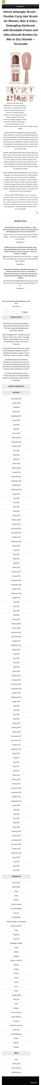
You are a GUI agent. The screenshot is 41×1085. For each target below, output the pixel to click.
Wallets (16, 1038)
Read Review (16, 306)
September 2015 (16, 853)
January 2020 (16, 628)
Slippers (16, 1008)
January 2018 (16, 732)
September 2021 (16, 541)
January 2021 (16, 576)
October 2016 (16, 796)
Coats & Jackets (16, 904)
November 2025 (16, 399)
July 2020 (16, 602)
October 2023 (16, 446)
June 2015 (16, 866)
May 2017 (16, 766)
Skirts (16, 1004)
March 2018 (16, 723)
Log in (16, 1059)
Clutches (16, 900)
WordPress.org (16, 1072)
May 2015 (16, 870)
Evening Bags (16, 917)
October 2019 (16, 641)
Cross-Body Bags (16, 908)
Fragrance (16, 934)
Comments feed (16, 1068)
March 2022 (16, 515)
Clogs (16, 895)
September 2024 (16, 416)
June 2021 (16, 554)
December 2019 (16, 632)
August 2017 (16, 753)
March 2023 (16, 463)
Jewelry (16, 952)
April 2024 (16, 429)
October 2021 (16, 537)
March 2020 (16, 619)
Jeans (16, 947)
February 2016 (16, 831)
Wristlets (16, 1047)
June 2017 (16, 762)
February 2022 (16, 520)
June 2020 (16, 606)
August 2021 (16, 546)
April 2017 (16, 771)
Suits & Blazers (16, 1017)
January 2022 (16, 524)
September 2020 (16, 593)
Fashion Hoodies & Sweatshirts (16, 921)
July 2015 (16, 861)
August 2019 (16, 649)
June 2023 (16, 450)
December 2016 (16, 788)
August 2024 (16, 420)
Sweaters (16, 1021)
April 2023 (16, 459)
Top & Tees (16, 1029)
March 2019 (16, 671)
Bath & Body (16, 887)
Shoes (16, 986)
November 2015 (16, 844)
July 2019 (16, 654)
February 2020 (16, 623)
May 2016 (16, 818)
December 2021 (16, 528)
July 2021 (16, 550)
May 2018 (16, 714)
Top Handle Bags (16, 1034)
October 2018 (16, 693)
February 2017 (16, 779)
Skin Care (16, 999)
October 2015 (16, 848)
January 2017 (16, 784)
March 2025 (16, 411)
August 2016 (16, 805)
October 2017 (16, 745)
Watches (16, 1042)
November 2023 (16, 442)
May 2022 (16, 507)
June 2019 (16, 658)
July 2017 (16, 758)
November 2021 (16, 533)
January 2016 (16, 835)
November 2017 (16, 740)
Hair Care (16, 939)
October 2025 (16, 403)
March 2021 (16, 567)
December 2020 (16, 580)
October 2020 (16, 589)
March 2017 (16, 775)
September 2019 (16, 645)
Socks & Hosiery (16, 1012)
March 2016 (16, 827)
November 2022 (16, 481)
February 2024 (16, 437)
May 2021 (16, 559)
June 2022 (16, 502)
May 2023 (16, 455)
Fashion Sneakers (16, 926)
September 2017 (16, 749)
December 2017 (16, 736)
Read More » (21, 242)
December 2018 (16, 684)
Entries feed (16, 1063)
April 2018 (16, 719)
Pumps (16, 982)
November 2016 (16, 792)
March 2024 (16, 433)
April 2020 (16, 615)
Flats (16, 930)
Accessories (16, 882)
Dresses (16, 913)
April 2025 (16, 407)
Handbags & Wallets (16, 943)
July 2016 (16, 809)
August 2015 (16, 857)
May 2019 (16, 662)
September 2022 (16, 489)
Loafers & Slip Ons (16, 960)
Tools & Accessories (16, 1025)
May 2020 (16, 610)
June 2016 (16, 814)
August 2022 (16, 494)
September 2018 (16, 697)
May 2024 (16, 424)
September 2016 (16, 801)
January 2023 (16, 472)
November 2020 (16, 585)
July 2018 (16, 706)
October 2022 (16, 485)
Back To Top (34, 1082)
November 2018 (16, 688)
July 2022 (16, 498)
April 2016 (16, 822)
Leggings (16, 956)
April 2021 (16, 563)
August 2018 (16, 701)
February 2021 (16, 572)
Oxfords (16, 973)
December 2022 (16, 476)
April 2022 (16, 511)
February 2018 (16, 727)
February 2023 (16, 468)
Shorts (16, 991)
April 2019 (16, 667)
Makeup (16, 965)
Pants (16, 978)
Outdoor (16, 969)
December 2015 (16, 840)
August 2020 (16, 598)
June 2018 (16, 710)
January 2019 (16, 680)
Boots (16, 891)
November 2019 (16, 636)
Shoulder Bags (16, 995)
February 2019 (16, 675)
